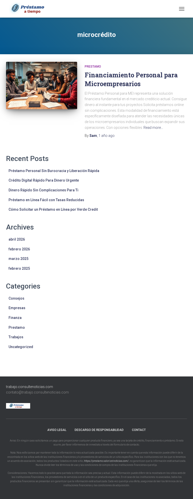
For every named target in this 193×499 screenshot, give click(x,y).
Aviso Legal (56, 430)
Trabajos (16, 337)
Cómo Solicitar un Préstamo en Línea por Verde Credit (53, 209)
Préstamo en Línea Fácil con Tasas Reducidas (46, 200)
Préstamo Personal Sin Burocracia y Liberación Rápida (54, 171)
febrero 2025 (19, 268)
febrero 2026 (19, 249)
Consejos (16, 298)
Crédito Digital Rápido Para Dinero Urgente (44, 180)
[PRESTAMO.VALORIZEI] (32, 9)
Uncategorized (21, 347)
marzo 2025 (18, 259)
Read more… (153, 128)
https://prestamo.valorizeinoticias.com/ (106, 461)
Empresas (17, 308)
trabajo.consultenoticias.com (29, 387)
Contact (139, 430)
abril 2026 (17, 239)
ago (107, 136)
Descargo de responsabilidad (99, 430)
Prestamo (93, 66)
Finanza (15, 318)
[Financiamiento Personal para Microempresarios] (41, 85)
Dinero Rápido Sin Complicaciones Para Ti (43, 190)
